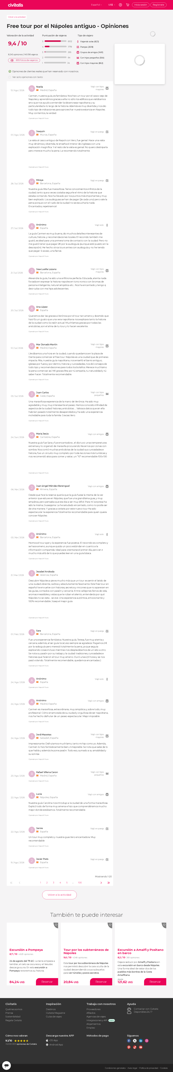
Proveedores (93, 1009)
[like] (56, 925)
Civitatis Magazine (55, 1013)
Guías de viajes (53, 1016)
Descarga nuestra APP (60, 1035)
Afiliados (90, 1013)
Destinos (50, 1009)
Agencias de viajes (96, 1016)
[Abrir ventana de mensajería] (6, 1065)
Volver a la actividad (16, 17)
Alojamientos (93, 1024)
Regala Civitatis (13, 1020)
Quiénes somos (13, 1009)
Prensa (9, 1013)
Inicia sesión (140, 5)
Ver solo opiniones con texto (27, 77)
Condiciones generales (115, 1068)
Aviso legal (132, 1068)
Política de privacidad (148, 1068)
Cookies (164, 1068)
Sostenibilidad (12, 1016)
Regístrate (158, 5)
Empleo (90, 1028)
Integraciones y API (96, 1020)
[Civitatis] (15, 5)
